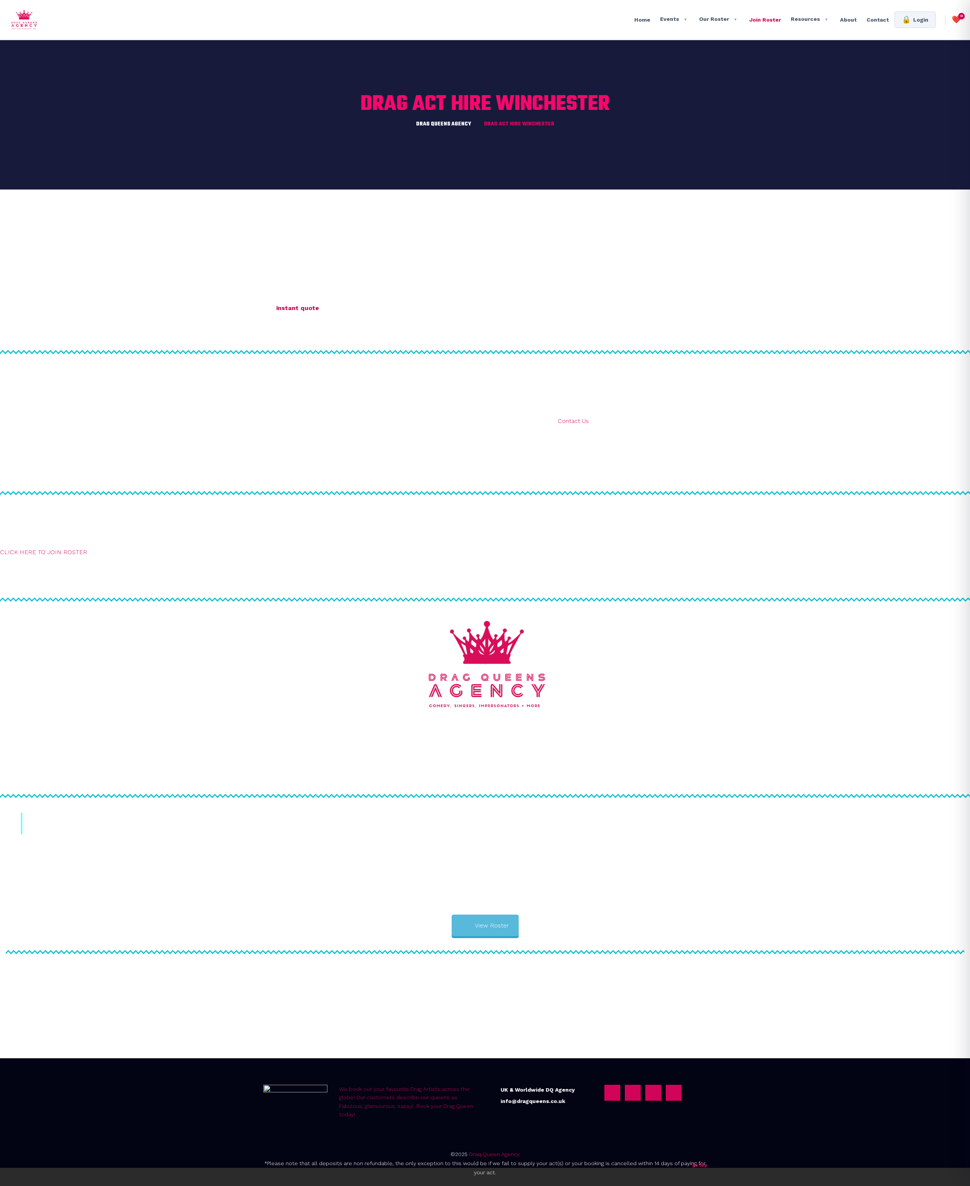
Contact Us (573, 421)
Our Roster (718, 19)
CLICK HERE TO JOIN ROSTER (43, 552)
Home (642, 20)
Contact (878, 20)
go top (699, 1165)
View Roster (492, 925)
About (848, 20)
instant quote (297, 308)
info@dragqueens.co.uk (533, 1101)
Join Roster (765, 20)
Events (673, 19)
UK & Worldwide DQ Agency (538, 1090)
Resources (809, 19)
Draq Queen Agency (494, 1154)
